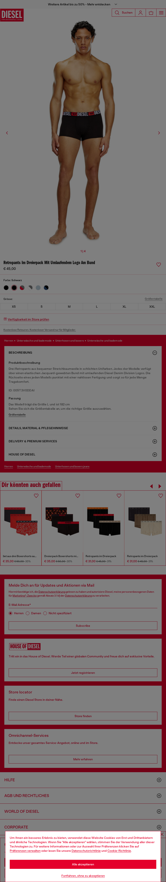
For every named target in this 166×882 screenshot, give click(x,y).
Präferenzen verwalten (25, 850)
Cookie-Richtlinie (119, 850)
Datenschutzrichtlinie (86, 850)
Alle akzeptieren (83, 864)
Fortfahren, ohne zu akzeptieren (83, 875)
